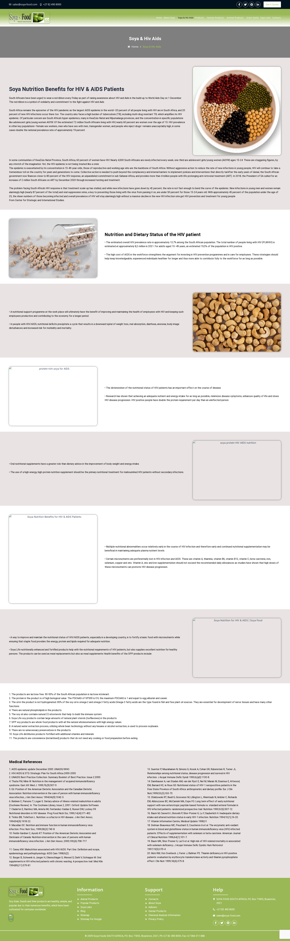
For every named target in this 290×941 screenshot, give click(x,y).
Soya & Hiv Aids (185, 17)
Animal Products (235, 17)
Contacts (276, 17)
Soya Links (265, 17)
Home (159, 17)
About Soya (169, 17)
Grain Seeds (252, 17)
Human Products (215, 17)
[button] (170, 17)
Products (199, 17)
